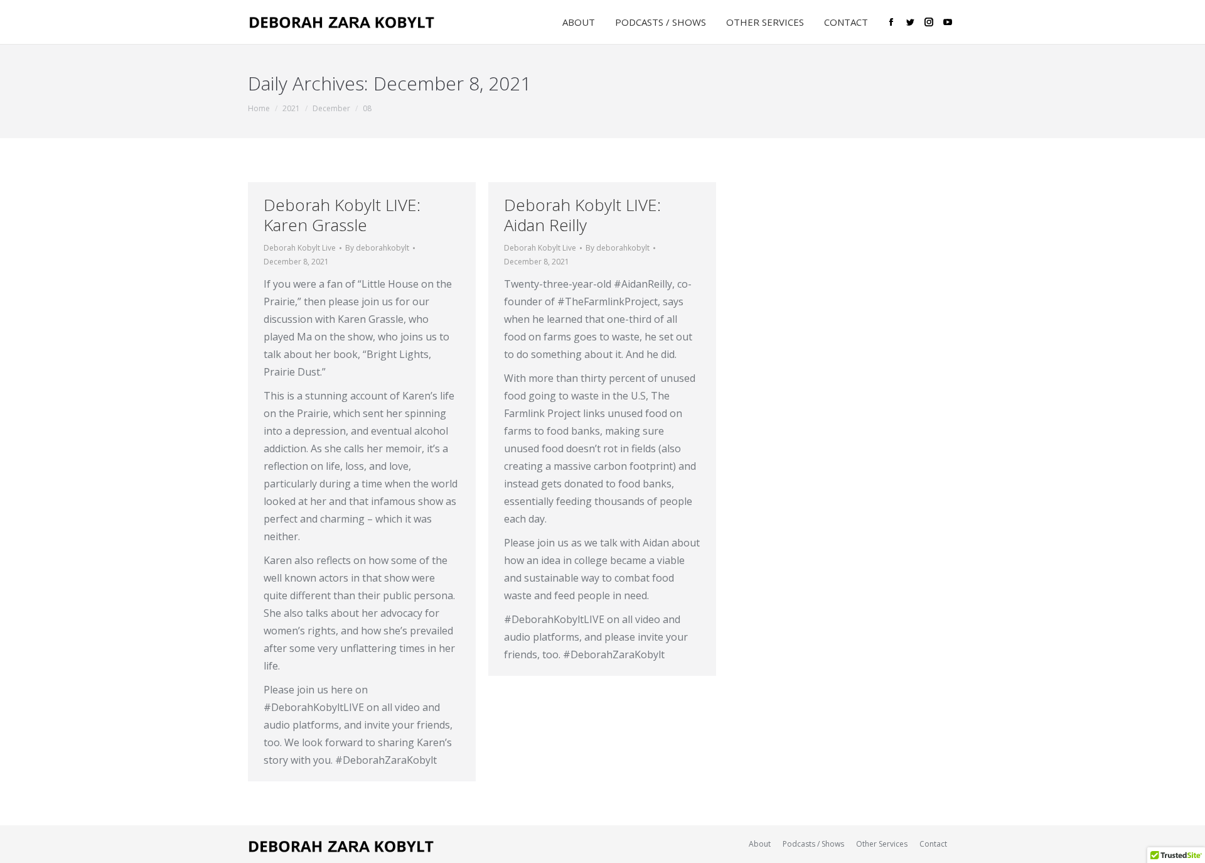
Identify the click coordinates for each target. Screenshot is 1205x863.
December (331, 108)
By (377, 247)
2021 (291, 108)
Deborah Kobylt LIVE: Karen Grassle (342, 215)
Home (259, 108)
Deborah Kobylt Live (300, 247)
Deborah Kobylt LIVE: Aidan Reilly (582, 215)
